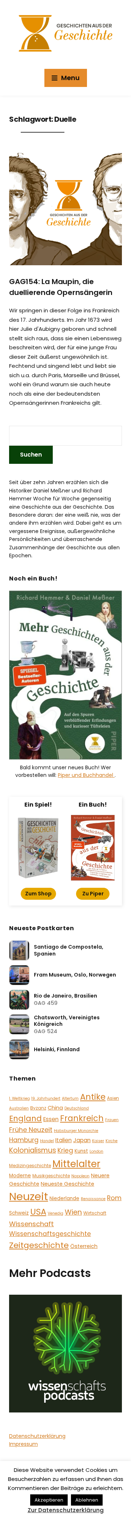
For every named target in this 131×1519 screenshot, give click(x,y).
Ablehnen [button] (86, 1500)
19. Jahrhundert (45, 1098)
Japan (82, 1140)
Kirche (112, 1141)
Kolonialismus (32, 1150)
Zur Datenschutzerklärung (66, 1510)
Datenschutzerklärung (37, 1436)
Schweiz (19, 1213)
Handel (47, 1141)
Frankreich (82, 1118)
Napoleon (80, 1176)
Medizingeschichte (30, 1165)
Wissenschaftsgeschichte (50, 1233)
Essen (51, 1119)
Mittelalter (76, 1163)
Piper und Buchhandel (86, 775)
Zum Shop (38, 893)
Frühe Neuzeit (30, 1129)
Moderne (20, 1175)
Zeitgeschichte (39, 1245)
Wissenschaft (31, 1223)
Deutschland (76, 1108)
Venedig (55, 1213)
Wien (73, 1212)
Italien (63, 1140)
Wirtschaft (94, 1213)
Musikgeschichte (51, 1176)
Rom (114, 1197)
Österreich (84, 1246)
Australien (19, 1108)
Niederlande (64, 1198)
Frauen (112, 1120)
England (25, 1118)
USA (38, 1212)
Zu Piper (93, 893)
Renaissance (93, 1199)
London (96, 1151)
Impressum (23, 1444)
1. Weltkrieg (19, 1098)
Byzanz (38, 1108)
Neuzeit (28, 1196)
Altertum (70, 1098)
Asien (113, 1098)
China (55, 1107)
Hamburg (24, 1140)
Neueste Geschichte (67, 1183)
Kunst (81, 1151)
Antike (93, 1097)
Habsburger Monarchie (76, 1130)
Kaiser (98, 1141)
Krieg (65, 1150)
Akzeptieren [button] (49, 1500)
